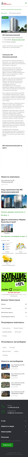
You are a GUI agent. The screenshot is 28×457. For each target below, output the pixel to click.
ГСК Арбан (12, 347)
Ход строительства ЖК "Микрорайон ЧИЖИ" (17, 392)
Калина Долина (6, 328)
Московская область (7, 312)
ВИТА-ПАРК (18, 332)
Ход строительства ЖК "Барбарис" (17, 374)
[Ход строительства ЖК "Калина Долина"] (5, 385)
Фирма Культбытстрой (18, 39)
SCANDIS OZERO (7, 332)
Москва (3, 304)
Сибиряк (16, 351)
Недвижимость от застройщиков (14, 454)
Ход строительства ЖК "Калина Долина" (17, 383)
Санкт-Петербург (6, 308)
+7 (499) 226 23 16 (13, 407)
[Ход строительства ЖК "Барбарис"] (5, 376)
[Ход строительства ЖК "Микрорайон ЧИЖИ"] (5, 394)
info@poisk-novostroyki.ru (15, 413)
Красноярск (4, 13)
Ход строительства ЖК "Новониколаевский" (7, 181)
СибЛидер (5, 355)
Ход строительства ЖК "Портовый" (17, 365)
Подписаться (7, 445)
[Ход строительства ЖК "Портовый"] (5, 367)
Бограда (4, 335)
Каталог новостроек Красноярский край (11, 9)
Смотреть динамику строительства (12, 212)
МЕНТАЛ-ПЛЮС (6, 351)
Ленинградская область (8, 316)
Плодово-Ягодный (18, 328)
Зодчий (4, 347)
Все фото (4, 215)
